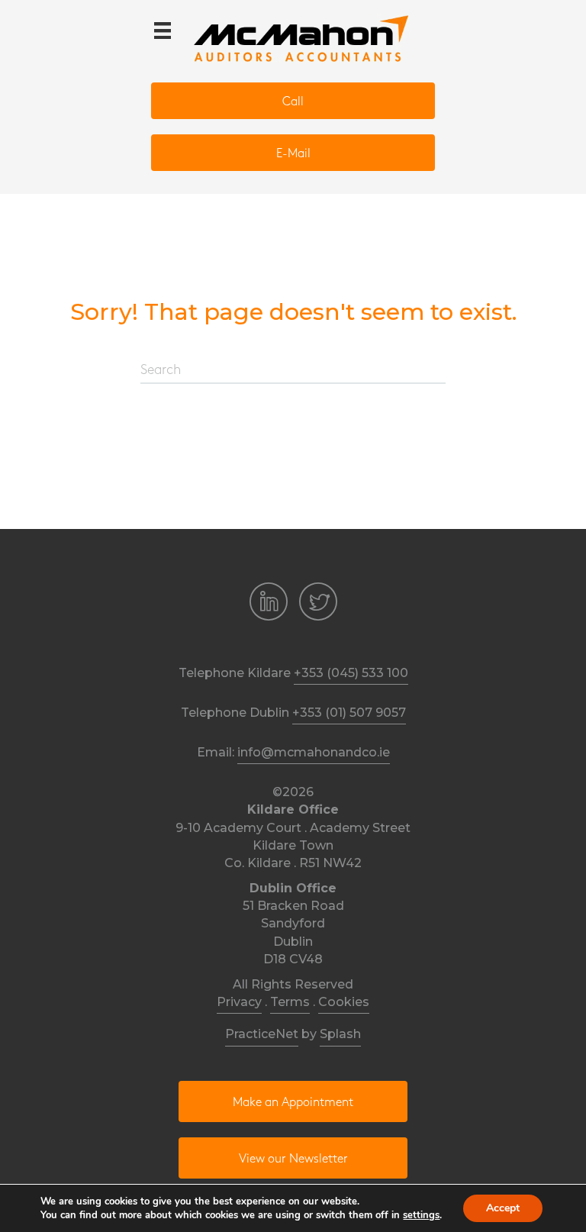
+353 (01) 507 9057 (349, 712)
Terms (290, 1002)
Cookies (343, 1002)
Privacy (239, 1002)
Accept (503, 1208)
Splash (340, 1034)
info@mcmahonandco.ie (313, 752)
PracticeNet (261, 1034)
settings (421, 1215)
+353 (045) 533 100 (351, 673)
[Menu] (162, 30)
